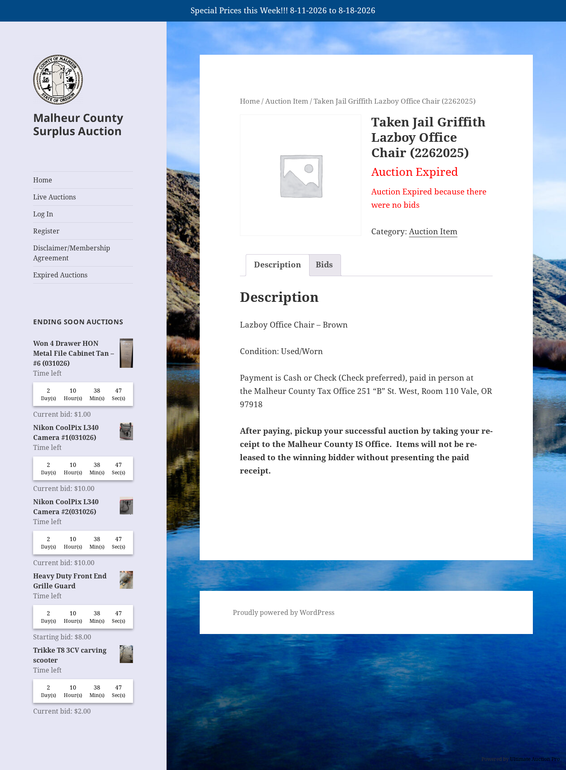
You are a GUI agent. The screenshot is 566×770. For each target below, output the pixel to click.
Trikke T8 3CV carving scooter (69, 655)
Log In (43, 214)
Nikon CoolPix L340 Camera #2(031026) (66, 506)
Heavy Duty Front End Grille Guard (69, 580)
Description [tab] (277, 264)
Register (46, 231)
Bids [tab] (324, 264)
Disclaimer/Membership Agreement (71, 252)
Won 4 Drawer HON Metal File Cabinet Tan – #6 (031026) (73, 353)
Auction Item (286, 101)
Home (42, 180)
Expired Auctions (60, 274)
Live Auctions (54, 197)
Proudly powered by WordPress (283, 612)
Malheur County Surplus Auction (78, 124)
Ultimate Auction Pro (535, 759)
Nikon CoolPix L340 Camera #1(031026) (66, 432)
